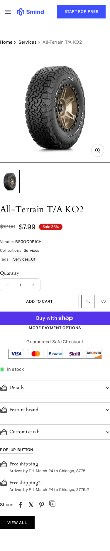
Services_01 (24, 259)
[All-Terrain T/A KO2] (20, 504)
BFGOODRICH (28, 241)
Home (6, 42)
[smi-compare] (103, 301)
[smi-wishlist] (87, 301)
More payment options (55, 327)
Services (27, 42)
